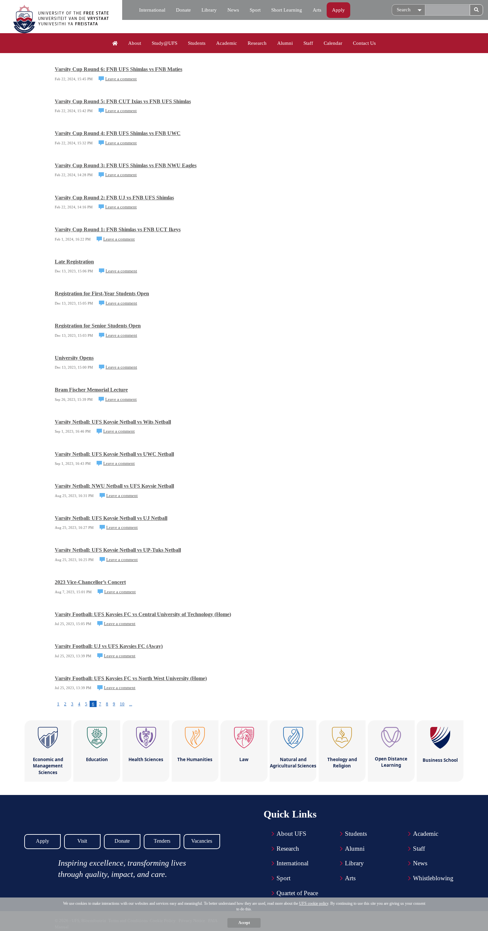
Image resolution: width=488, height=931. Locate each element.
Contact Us (364, 43)
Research (257, 43)
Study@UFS (164, 43)
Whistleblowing (433, 878)
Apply (338, 10)
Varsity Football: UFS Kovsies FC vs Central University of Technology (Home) (143, 614)
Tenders (162, 841)
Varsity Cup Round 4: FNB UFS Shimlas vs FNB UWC (118, 133)
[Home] (115, 43)
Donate (183, 10)
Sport (255, 10)
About (134, 43)
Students (196, 43)
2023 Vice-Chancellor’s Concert (90, 582)
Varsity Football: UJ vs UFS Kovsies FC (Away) (109, 646)
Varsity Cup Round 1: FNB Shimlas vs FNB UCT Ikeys (118, 229)
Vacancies (201, 841)
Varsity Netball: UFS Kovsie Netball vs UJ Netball (111, 518)
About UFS (291, 833)
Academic (226, 43)
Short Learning (286, 10)
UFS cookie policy (313, 903)
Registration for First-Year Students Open (102, 293)
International (152, 10)
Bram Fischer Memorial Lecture (91, 390)
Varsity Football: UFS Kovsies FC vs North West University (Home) (131, 678)
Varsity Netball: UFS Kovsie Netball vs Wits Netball (113, 422)
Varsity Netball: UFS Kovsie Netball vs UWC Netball (114, 454)
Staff (308, 43)
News (233, 10)
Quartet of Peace (297, 893)
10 (122, 703)
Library (209, 10)
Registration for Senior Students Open (98, 325)
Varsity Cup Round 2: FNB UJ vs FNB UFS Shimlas (114, 197)
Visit (82, 841)
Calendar (333, 43)
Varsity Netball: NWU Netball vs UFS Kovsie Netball (114, 486)
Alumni (285, 43)
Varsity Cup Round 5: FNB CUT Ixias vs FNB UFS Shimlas (123, 101)
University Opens (74, 358)
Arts (317, 10)
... (130, 703)
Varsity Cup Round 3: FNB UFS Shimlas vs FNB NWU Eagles (126, 165)
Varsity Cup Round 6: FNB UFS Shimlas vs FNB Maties (118, 69)
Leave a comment (121, 78)
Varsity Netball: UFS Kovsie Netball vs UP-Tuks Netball (118, 550)
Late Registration (74, 261)
